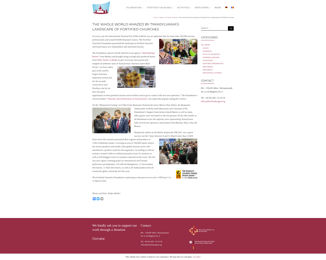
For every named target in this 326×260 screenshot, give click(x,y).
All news (168, 17)
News (161, 17)
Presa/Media (208, 67)
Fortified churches (211, 57)
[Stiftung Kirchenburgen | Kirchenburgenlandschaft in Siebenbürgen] (101, 7)
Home (155, 17)
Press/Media (208, 70)
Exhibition (207, 51)
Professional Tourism (212, 73)
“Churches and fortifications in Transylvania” (127, 99)
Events (174, 17)
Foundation (208, 60)
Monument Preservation (213, 64)
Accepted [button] (196, 257)
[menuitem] (226, 7)
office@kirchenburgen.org (213, 101)
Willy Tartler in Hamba (107, 60)
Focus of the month (211, 54)
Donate (98, 239)
